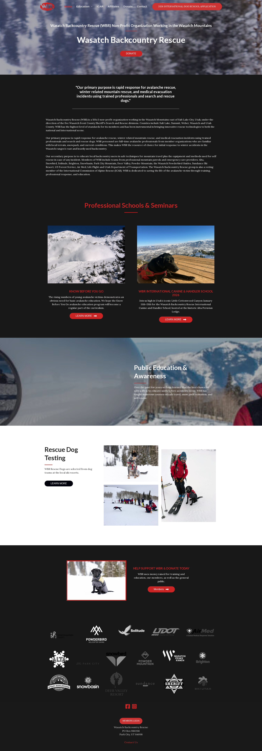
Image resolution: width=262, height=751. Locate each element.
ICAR (100, 6)
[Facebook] (127, 706)
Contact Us (131, 742)
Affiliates (113, 6)
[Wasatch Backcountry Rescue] (47, 6)
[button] (131, 53)
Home (68, 6)
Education (82, 6)
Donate (128, 6)
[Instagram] (134, 706)
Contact (142, 6)
